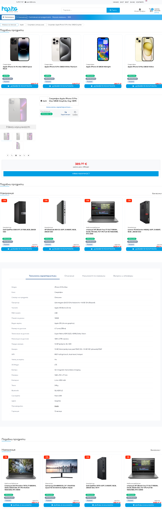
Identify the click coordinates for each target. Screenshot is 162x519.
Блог (122, 2)
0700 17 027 (20, 2)
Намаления (22, 17)
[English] (146, 1)
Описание (69, 276)
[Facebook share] (7, 155)
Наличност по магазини (93, 276)
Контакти (140, 2)
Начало (116, 2)
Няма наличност (81, 174)
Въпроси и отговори (123, 276)
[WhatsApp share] (24, 155)
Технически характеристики (42, 276)
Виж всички (157, 193)
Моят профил (139, 11)
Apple (57, 406)
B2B (69, 17)
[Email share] (16, 155)
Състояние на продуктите (40, 17)
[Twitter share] (28, 155)
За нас (132, 2)
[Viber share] (12, 155)
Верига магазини (59, 17)
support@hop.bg (30, 2)
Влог (127, 2)
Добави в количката (21, 86)
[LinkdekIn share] (20, 155)
